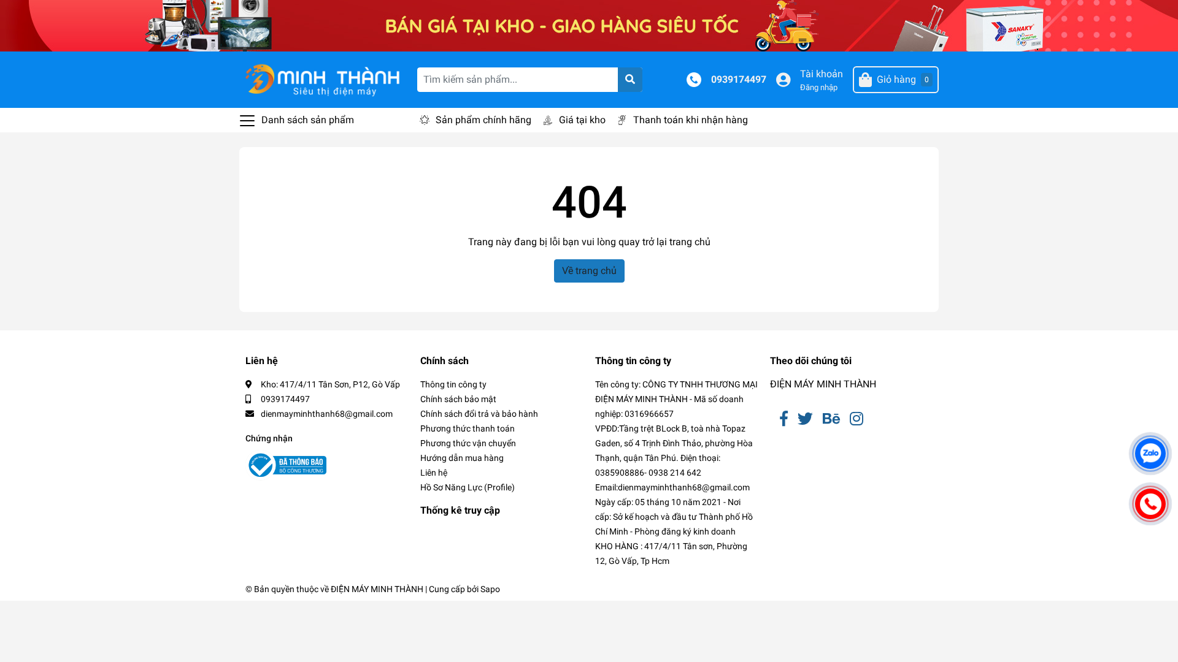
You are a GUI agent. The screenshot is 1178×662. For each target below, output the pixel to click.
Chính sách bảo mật (458, 399)
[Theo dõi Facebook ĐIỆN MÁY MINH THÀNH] (784, 419)
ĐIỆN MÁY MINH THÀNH (823, 384)
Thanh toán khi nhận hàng (690, 120)
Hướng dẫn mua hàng (462, 458)
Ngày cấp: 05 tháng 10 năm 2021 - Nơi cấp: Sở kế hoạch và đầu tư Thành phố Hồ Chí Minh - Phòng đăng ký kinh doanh (674, 516)
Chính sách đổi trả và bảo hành (479, 414)
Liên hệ (433, 472)
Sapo (490, 589)
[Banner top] (589, 25)
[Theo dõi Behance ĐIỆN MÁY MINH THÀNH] (831, 419)
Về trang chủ (589, 270)
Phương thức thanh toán (467, 428)
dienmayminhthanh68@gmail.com (327, 414)
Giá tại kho (582, 120)
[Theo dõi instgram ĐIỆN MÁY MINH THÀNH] (856, 419)
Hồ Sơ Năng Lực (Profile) (467, 487)
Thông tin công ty (453, 384)
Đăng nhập (818, 87)
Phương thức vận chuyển (468, 443)
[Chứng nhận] (285, 465)
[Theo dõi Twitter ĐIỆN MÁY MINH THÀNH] (805, 419)
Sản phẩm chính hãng (483, 120)
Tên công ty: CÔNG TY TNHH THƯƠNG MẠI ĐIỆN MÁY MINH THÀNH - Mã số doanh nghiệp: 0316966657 (676, 399)
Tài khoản (821, 74)
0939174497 (738, 79)
